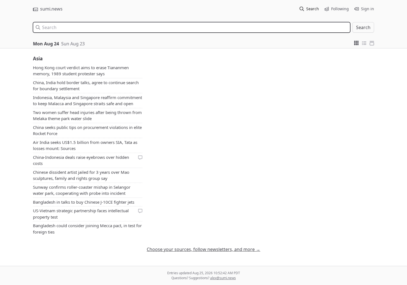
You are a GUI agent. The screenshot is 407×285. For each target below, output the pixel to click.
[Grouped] (356, 43)
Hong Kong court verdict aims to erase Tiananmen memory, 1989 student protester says (81, 71)
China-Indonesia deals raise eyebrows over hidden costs (81, 160)
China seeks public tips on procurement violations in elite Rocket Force (87, 130)
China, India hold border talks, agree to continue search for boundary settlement (86, 86)
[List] (364, 43)
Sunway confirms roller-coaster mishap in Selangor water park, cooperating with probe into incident (81, 190)
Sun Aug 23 (73, 44)
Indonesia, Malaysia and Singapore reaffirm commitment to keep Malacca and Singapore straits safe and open (87, 101)
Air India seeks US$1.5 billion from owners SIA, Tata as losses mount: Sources (85, 145)
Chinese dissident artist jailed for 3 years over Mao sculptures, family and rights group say (81, 175)
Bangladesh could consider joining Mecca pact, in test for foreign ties (87, 229)
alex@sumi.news (223, 278)
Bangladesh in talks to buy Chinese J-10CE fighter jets (83, 202)
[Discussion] (140, 157)
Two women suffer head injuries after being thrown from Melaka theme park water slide (87, 115)
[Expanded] (372, 43)
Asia (38, 58)
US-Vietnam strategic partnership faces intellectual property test (81, 214)
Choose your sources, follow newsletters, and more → (203, 249)
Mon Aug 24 (46, 44)
